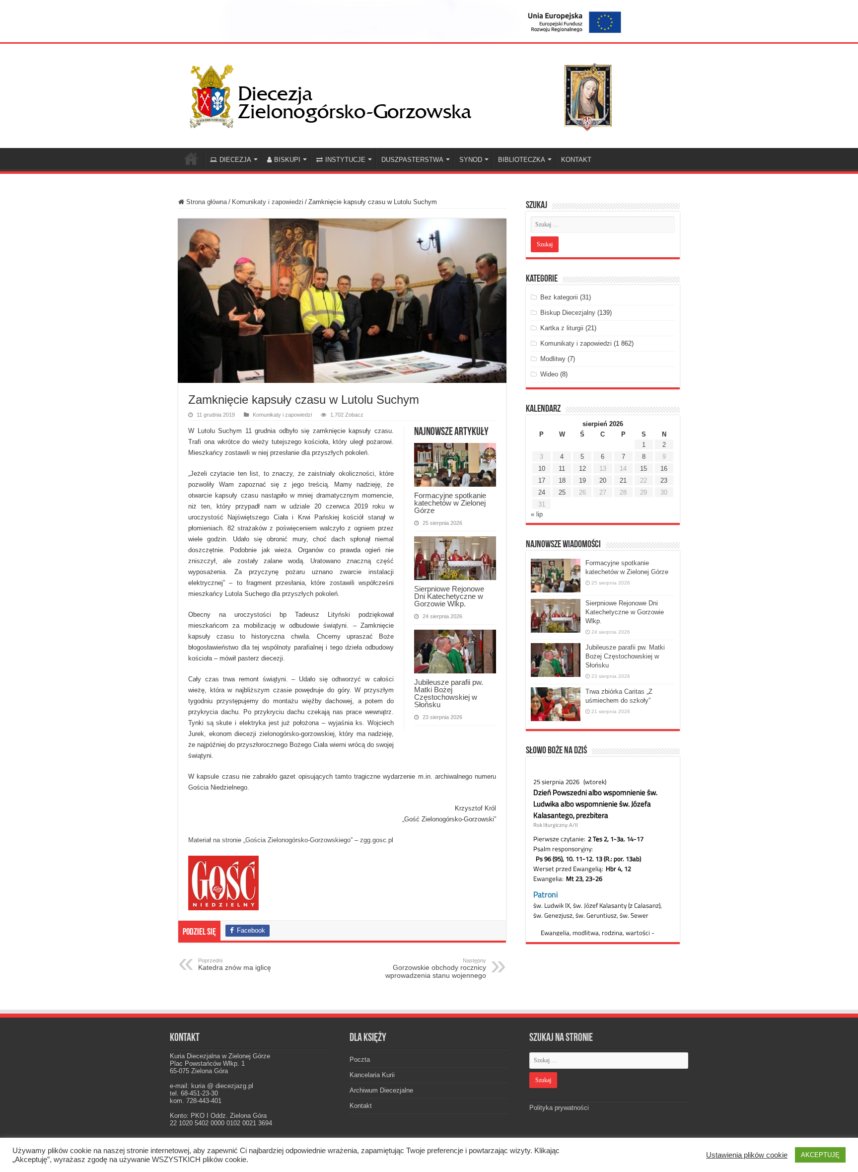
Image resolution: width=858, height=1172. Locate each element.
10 (541, 468)
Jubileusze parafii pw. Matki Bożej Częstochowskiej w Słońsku (448, 693)
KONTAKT (576, 159)
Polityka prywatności (559, 1107)
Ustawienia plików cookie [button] (746, 1155)
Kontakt (361, 1105)
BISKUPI (287, 159)
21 (623, 480)
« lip (537, 514)
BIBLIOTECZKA (521, 159)
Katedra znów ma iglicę (234, 964)
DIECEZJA (235, 159)
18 (562, 480)
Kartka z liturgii (561, 328)
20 (602, 480)
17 (541, 480)
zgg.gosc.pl (376, 840)
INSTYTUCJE (345, 159)
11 (562, 468)
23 (663, 480)
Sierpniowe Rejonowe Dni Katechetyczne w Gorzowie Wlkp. (449, 596)
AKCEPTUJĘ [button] (820, 1155)
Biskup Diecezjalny (567, 312)
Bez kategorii (559, 297)
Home (191, 158)
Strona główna (205, 202)
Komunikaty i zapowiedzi (267, 202)
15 (643, 468)
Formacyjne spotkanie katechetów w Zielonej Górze (450, 502)
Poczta (360, 1059)
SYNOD (470, 159)
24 (541, 492)
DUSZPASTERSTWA (412, 159)
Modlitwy (553, 359)
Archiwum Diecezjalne (381, 1090)
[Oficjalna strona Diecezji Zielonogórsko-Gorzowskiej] (409, 94)
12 (582, 468)
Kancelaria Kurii (372, 1075)
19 (582, 480)
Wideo (549, 374)
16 (663, 468)
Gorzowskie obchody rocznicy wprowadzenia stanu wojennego (435, 968)
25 (562, 492)
